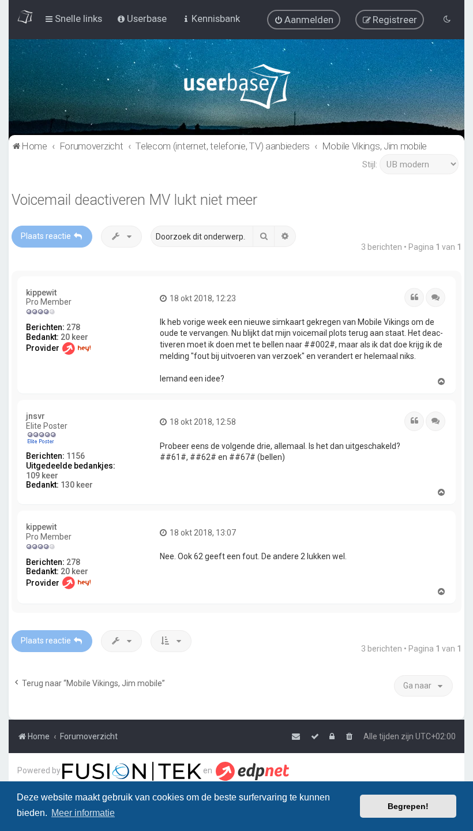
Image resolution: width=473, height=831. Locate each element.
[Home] (236, 89)
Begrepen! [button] (408, 806)
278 (73, 327)
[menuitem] (303, 19)
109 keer (42, 475)
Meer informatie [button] (83, 813)
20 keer (74, 337)
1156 (75, 456)
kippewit (41, 292)
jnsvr (35, 416)
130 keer (77, 484)
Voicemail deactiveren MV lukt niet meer (134, 200)
